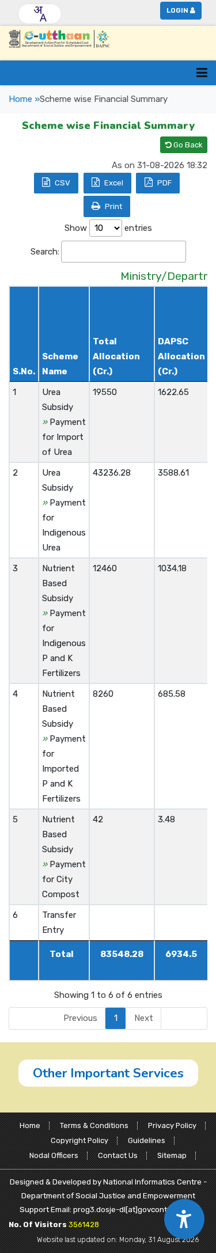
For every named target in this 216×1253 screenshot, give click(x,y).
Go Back (187, 145)
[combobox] (39, 14)
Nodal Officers (53, 1155)
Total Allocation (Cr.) (116, 356)
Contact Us (118, 1155)
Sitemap (172, 1155)
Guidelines (146, 1140)
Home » (24, 99)
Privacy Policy (172, 1125)
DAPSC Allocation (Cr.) (181, 356)
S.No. (24, 371)
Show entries (108, 228)
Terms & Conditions (94, 1125)
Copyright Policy (79, 1140)
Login (177, 10)
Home (30, 1125)
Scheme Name (60, 364)
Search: (45, 251)
